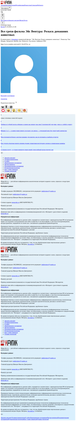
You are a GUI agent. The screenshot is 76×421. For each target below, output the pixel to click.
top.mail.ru (31, 244)
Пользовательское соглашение (14, 166)
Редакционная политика (12, 168)
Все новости (4, 8)
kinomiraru (15, 39)
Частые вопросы (9, 164)
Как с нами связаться (11, 169)
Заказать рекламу (14, 20)
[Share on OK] (6, 107)
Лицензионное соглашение (13, 163)
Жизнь (21, 20)
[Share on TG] (8, 108)
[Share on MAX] (11, 107)
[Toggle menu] (2, 15)
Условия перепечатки (11, 159)
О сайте (6, 161)
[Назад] (2, 18)
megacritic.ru (15, 202)
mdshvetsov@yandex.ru (48, 191)
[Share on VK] (3, 107)
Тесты (25, 20)
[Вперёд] (2, 22)
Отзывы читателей (10, 171)
